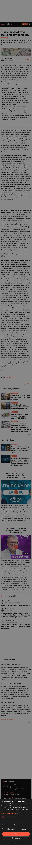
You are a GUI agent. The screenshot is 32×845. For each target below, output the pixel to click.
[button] (16, 813)
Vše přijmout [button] (16, 834)
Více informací (26, 811)
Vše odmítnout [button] (16, 838)
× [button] (30, 800)
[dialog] (16, 822)
